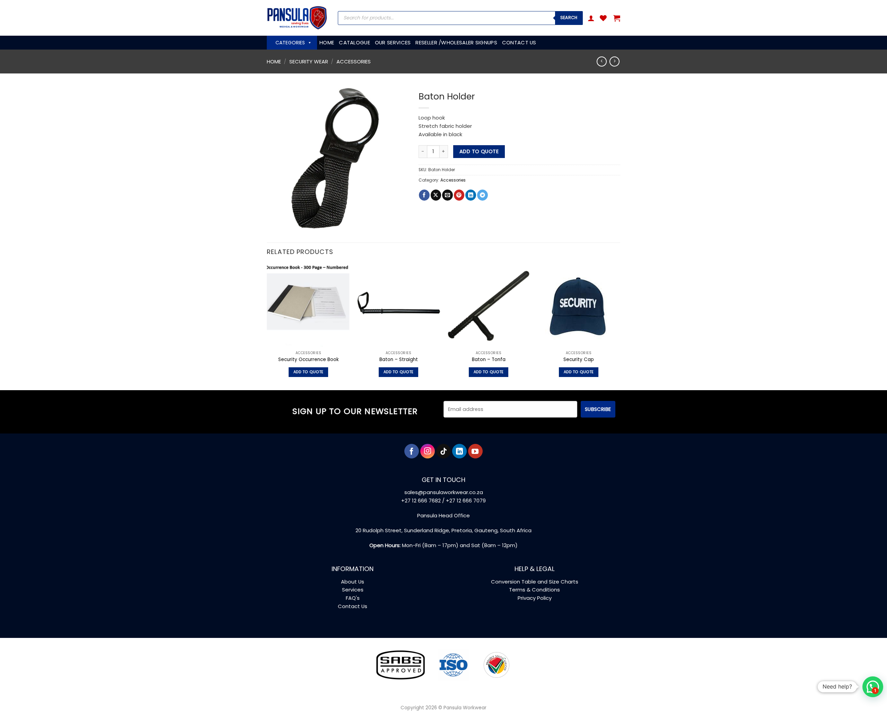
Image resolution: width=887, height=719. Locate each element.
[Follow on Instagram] (427, 451)
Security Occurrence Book (308, 359)
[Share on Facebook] (424, 195)
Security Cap (578, 359)
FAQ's (353, 598)
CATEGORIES (290, 42)
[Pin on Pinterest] (459, 195)
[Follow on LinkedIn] (459, 451)
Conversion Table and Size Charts (534, 581)
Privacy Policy (535, 598)
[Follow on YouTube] (475, 451)
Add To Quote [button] (308, 372)
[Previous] (267, 326)
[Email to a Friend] (447, 195)
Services (352, 589)
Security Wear (308, 61)
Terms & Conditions (534, 589)
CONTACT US (519, 42)
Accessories (353, 61)
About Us (352, 581)
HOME (326, 42)
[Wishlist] (603, 18)
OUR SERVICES (393, 42)
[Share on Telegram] (482, 195)
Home (274, 61)
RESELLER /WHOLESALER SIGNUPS (456, 42)
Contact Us (352, 606)
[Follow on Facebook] (411, 451)
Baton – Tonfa (489, 359)
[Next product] (602, 61)
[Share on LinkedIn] (470, 195)
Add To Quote (479, 151)
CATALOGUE (354, 42)
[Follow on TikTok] (443, 451)
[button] (591, 18)
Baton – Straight (398, 359)
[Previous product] (614, 61)
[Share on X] (436, 195)
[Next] (620, 326)
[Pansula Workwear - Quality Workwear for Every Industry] (297, 18)
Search (569, 17)
